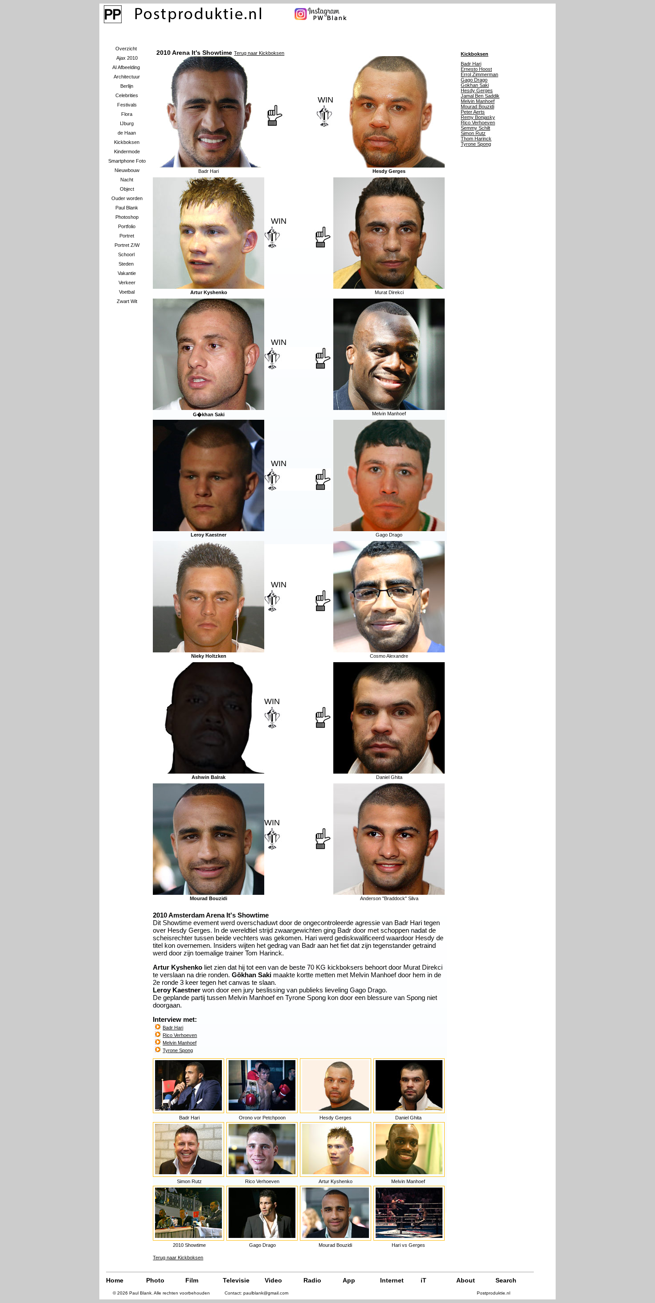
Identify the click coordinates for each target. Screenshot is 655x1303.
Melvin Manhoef (179, 1042)
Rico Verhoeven (180, 1035)
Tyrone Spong (178, 1050)
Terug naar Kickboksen (259, 53)
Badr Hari (173, 1027)
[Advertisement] (485, 294)
